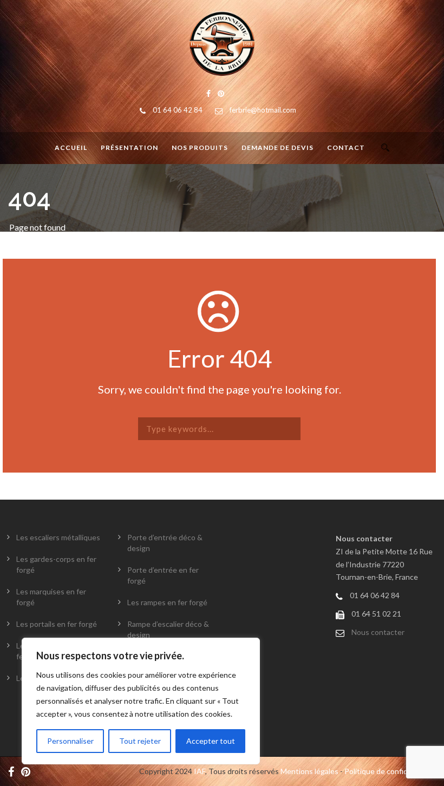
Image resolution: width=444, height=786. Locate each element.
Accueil (71, 147)
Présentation (129, 147)
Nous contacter (377, 632)
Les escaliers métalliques (58, 537)
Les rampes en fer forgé (167, 602)
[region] (141, 701)
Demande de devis (277, 147)
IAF (199, 771)
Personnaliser (70, 740)
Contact (346, 147)
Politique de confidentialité (390, 771)
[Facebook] (13, 771)
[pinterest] (28, 771)
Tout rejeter (140, 740)
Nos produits (200, 147)
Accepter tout (210, 740)
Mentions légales (309, 771)
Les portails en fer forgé (56, 623)
